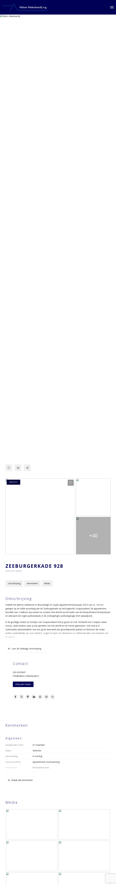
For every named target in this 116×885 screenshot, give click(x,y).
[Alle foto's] (18, 467)
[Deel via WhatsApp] (40, 696)
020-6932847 (19, 672)
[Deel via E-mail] (46, 696)
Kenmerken (32, 583)
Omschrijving (14, 583)
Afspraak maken (23, 684)
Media (47, 583)
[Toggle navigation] (112, 7)
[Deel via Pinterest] (27, 696)
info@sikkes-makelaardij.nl (26, 675)
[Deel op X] (21, 696)
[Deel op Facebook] (15, 696)
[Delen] (27, 467)
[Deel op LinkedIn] (33, 696)
